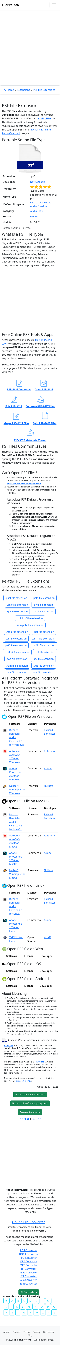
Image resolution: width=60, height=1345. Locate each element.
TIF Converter (28, 1269)
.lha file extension (43, 611)
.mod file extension (17, 631)
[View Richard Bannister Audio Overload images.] (5, 730)
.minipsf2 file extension (30, 625)
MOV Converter (29, 1272)
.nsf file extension (44, 631)
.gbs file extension (17, 611)
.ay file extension (43, 604)
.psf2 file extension (16, 645)
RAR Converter (28, 1283)
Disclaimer (48, 1332)
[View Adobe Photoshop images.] (5, 768)
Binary (34, 216)
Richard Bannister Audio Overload (24, 483)
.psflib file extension (43, 645)
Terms (27, 1332)
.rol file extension (45, 652)
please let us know (23, 1081)
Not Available (37, 182)
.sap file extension (16, 659)
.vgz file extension (43, 665)
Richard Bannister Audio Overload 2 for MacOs (15, 822)
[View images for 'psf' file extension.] (30, 158)
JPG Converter (28, 1257)
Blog (30, 1335)
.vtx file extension (17, 672)
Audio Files (44, 118)
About (6, 1332)
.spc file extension (43, 659)
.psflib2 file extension (17, 652)
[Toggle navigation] (54, 5)
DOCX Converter (28, 1254)
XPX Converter (28, 1280)
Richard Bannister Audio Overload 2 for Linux (15, 906)
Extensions (23, 90)
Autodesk (49, 751)
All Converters (28, 1292)
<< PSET (24, 1118)
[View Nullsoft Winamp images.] (5, 786)
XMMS (47, 937)
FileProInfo (10, 5)
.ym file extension (43, 672)
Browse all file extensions (30, 1094)
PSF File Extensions (44, 90)
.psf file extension (16, 638)
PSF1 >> (36, 1118)
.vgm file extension (17, 665)
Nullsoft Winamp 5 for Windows (17, 789)
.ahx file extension (17, 604)
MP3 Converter (28, 1265)
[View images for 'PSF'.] (5, 1040)
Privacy (36, 1332)
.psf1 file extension (44, 598)
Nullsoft (48, 786)
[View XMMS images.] (5, 937)
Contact (16, 1332)
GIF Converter (28, 1276)
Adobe (48, 768)
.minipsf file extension (30, 618)
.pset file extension (16, 598)
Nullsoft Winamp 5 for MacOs (17, 874)
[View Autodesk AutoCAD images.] (5, 751)
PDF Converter (28, 1250)
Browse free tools (30, 1112)
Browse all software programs (30, 1103)
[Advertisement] (30, 55)
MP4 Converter (28, 1261)
